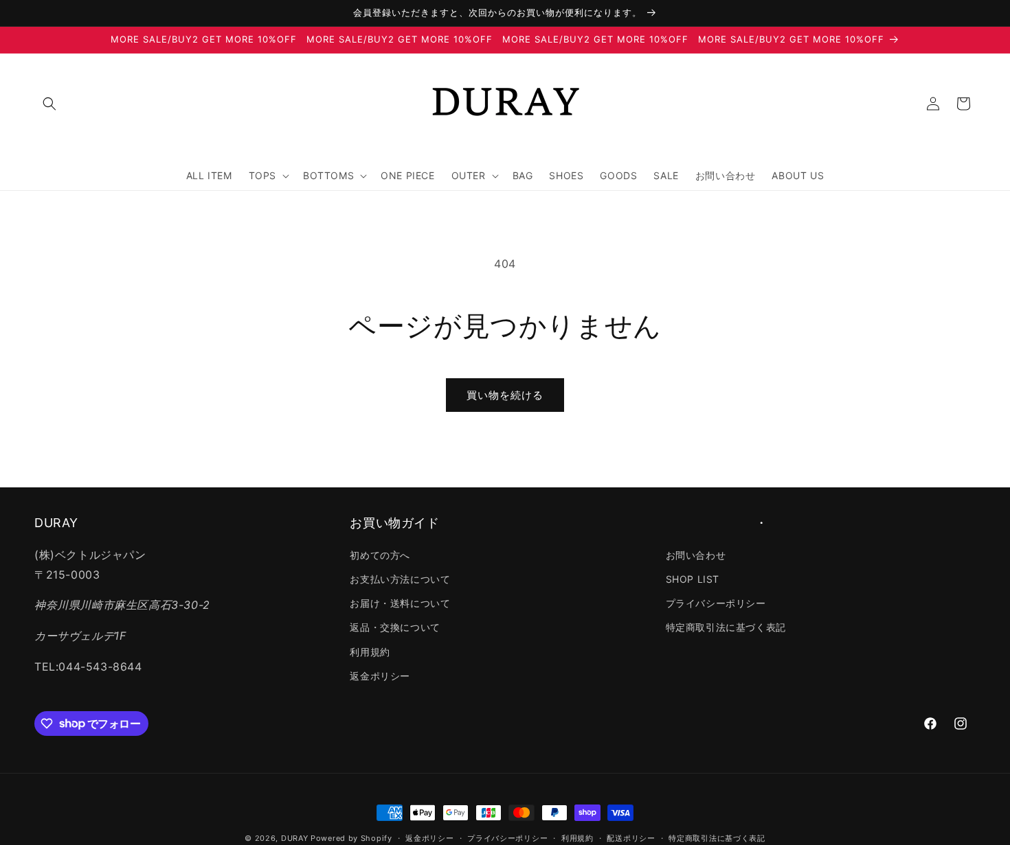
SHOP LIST (692, 579)
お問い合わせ (696, 554)
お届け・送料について (400, 603)
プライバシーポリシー (716, 603)
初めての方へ (380, 554)
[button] (49, 104)
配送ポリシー (631, 837)
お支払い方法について (400, 579)
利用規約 (370, 651)
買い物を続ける (505, 395)
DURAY (294, 838)
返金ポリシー (380, 675)
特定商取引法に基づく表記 (726, 627)
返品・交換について (395, 627)
